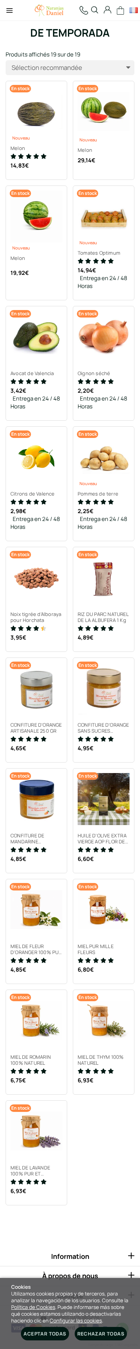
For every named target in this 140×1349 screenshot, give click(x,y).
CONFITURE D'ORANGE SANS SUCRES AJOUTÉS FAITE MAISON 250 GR (103, 728)
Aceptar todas (45, 1333)
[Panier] (120, 10)
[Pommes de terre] (104, 457)
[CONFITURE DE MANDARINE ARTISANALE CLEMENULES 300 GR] (36, 799)
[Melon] (36, 112)
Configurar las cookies (76, 1320)
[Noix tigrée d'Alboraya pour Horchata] (36, 578)
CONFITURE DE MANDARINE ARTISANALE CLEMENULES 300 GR (34, 838)
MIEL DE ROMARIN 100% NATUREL (30, 1060)
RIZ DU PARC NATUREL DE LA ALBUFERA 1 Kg (103, 617)
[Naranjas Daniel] (49, 10)
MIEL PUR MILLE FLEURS (95, 949)
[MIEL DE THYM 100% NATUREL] (104, 1020)
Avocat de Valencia (32, 373)
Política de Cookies (33, 1307)
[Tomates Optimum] (104, 216)
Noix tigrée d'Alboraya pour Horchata (35, 617)
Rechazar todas (100, 1333)
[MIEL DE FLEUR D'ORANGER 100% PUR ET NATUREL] (36, 910)
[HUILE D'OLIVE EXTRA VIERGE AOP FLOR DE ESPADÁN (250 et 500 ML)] (104, 799)
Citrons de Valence (32, 494)
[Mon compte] (107, 10)
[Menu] (9, 10)
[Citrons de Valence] (36, 457)
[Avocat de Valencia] (36, 337)
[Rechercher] (94, 10)
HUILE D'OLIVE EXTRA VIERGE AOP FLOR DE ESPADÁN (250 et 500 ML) (103, 838)
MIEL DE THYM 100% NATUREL (101, 1060)
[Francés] (133, 10)
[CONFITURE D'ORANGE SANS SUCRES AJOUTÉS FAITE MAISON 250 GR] (104, 688)
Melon (17, 148)
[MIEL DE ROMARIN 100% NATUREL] (36, 1020)
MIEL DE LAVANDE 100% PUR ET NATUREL (30, 1171)
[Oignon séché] (104, 337)
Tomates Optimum (99, 253)
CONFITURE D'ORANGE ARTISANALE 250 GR (36, 728)
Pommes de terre (98, 494)
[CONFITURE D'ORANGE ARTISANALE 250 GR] (36, 688)
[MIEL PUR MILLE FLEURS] (104, 910)
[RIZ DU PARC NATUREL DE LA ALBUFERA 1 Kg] (104, 578)
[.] (84, 10)
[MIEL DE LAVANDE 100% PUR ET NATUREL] (36, 1131)
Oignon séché (94, 373)
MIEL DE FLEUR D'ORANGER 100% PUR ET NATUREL (36, 949)
